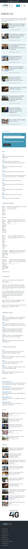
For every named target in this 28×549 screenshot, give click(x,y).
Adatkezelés (4, 537)
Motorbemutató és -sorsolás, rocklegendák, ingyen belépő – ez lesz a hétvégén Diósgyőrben (13, 301)
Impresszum (4, 533)
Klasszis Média (5, 539)
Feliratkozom (7, 144)
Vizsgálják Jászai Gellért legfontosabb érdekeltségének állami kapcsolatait (17, 251)
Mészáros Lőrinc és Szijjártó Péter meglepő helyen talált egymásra (16, 448)
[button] (8, 1)
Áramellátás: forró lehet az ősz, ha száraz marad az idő (16, 437)
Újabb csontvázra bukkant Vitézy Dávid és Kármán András (16, 473)
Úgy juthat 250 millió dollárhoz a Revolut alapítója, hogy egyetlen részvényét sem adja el (16, 221)
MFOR (7, 5)
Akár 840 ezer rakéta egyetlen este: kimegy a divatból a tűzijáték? (16, 207)
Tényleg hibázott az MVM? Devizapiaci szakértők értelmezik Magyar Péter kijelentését (17, 491)
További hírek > (6, 271)
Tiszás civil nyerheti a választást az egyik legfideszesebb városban (16, 478)
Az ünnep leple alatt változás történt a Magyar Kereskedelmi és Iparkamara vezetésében (17, 462)
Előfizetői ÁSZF (5, 543)
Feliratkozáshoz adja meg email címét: (12, 135)
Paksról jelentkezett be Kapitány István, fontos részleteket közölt (16, 467)
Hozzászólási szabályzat (7, 541)
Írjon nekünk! (5, 529)
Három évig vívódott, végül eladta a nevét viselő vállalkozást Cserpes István (16, 236)
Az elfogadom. (13, 141)
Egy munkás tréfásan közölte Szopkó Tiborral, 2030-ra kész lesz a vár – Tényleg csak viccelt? (14, 305)
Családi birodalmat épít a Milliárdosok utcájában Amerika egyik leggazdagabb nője (17, 261)
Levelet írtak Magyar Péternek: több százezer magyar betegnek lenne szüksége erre (17, 497)
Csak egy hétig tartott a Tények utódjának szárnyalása (16, 484)
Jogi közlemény (5, 535)
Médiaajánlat (5, 531)
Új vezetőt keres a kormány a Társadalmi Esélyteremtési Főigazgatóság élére (15, 455)
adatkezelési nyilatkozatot (11, 141)
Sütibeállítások (5, 545)
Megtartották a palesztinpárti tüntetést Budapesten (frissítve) (16, 425)
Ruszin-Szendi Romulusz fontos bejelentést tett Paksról (16, 419)
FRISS (18, 5)
